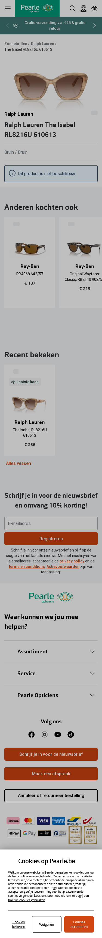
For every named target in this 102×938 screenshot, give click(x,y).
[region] (51, 893)
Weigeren (46, 924)
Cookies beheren (19, 924)
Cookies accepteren (79, 924)
